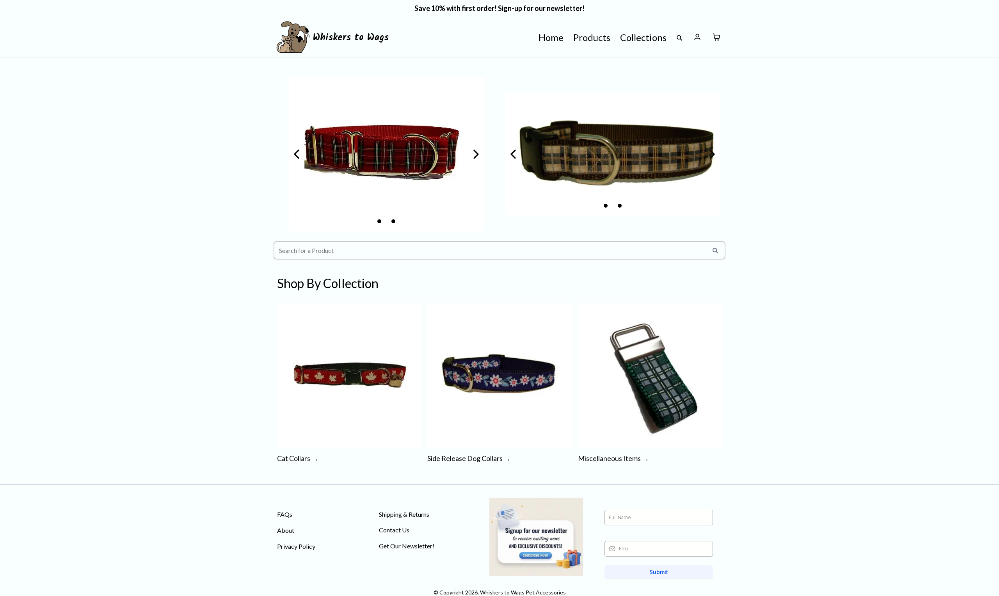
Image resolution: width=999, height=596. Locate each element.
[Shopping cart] (716, 37)
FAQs (284, 514)
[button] (697, 37)
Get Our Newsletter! (406, 546)
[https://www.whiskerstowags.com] (293, 37)
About (285, 530)
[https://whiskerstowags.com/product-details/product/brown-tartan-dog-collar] (612, 154)
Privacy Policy (296, 546)
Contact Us (394, 530)
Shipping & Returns (404, 514)
